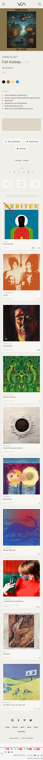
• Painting (18, 160)
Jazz (4, 503)
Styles (29, 727)
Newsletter (21, 731)
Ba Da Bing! (7, 68)
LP (11, 298)
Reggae (5, 400)
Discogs (23, 149)
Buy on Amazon (14, 142)
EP (8, 247)
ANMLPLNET (10, 56)
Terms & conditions (27, 738)
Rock (3, 72)
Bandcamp (33, 142)
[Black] (3, 81)
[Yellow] (12, 81)
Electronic (6, 349)
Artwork (15, 727)
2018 (26, 62)
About (36, 727)
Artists (7, 727)
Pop (4, 298)
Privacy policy (13, 738)
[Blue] (17, 81)
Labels (22, 727)
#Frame (25, 160)
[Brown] (8, 81)
